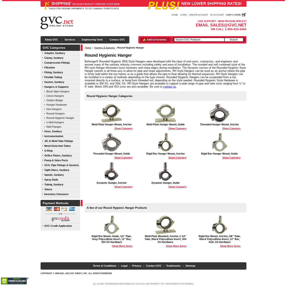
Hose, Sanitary (53, 131)
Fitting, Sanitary (53, 72)
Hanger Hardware (56, 104)
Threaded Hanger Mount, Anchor (220, 126)
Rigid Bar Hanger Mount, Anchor (166, 155)
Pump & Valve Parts (56, 160)
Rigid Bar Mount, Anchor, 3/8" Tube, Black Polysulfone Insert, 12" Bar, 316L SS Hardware (220, 241)
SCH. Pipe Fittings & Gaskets (61, 165)
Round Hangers (55, 113)
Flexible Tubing (53, 77)
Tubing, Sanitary (53, 184)
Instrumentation (53, 136)
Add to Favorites (157, 39)
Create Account (198, 15)
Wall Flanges (53, 126)
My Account (217, 15)
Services (70, 39)
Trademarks (173, 265)
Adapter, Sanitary (54, 53)
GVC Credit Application (58, 225)
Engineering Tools (92, 39)
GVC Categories (54, 47)
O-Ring (48, 150)
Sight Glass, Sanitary (56, 170)
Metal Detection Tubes (57, 145)
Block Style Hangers (58, 91)
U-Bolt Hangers (55, 122)
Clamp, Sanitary (53, 57)
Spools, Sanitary (54, 174)
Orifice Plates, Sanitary (58, 155)
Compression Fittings (57, 62)
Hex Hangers (54, 109)
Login (183, 15)
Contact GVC (117, 39)
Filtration (49, 67)
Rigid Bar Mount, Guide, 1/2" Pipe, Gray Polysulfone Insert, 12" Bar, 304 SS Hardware (112, 241)
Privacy (136, 265)
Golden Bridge (54, 100)
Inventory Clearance (56, 194)
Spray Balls (51, 179)
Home (175, 15)
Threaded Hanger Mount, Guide (113, 155)
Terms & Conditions (104, 265)
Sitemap (190, 265)
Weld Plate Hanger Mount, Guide (166, 126)
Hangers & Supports (56, 86)
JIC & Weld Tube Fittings (58, 141)
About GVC (51, 39)
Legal (124, 265)
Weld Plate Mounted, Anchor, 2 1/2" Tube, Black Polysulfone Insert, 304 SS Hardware (166, 241)
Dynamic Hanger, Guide (169, 184)
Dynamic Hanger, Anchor (115, 184)
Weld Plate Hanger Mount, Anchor (112, 126)
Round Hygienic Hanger (60, 118)
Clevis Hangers (55, 95)
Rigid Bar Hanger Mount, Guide (221, 155)
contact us (169, 86)
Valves (48, 189)
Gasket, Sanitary (54, 82)
